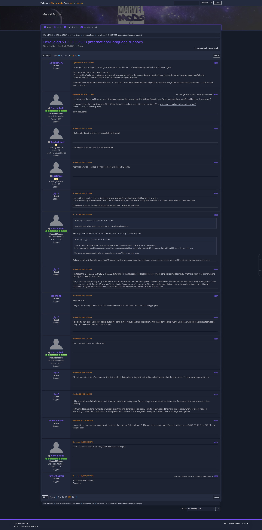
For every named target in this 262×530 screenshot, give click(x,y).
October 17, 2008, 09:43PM (82, 317)
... (64, 55)
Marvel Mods (51, 14)
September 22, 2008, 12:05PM (83, 63)
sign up (80, 3)
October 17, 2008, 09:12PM (82, 269)
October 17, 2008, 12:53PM (82, 162)
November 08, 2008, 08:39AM (83, 442)
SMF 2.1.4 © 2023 (20, 526)
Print (216, 56)
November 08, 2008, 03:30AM (83, 420)
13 (66, 55)
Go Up (45, 497)
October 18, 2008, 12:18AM (82, 339)
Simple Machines (32, 526)
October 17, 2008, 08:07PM (82, 215)
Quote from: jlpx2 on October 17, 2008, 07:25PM (94, 239)
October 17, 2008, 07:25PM (82, 193)
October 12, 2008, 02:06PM (82, 128)
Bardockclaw (57, 142)
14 (69, 55)
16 (76, 55)
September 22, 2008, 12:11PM (83, 94)
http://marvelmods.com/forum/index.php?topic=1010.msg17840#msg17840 (109, 233)
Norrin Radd (57, 108)
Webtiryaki (24, 523)
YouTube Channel (90, 27)
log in (71, 3)
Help (225, 523)
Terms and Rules (234, 523)
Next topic (214, 48)
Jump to (183, 508)
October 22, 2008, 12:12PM (82, 394)
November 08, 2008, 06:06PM (83, 476)
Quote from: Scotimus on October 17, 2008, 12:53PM (95, 220)
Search (59, 27)
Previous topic (201, 48)
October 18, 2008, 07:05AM (82, 372)
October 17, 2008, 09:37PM (82, 296)
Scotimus (57, 175)
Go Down (46, 55)
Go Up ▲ (245, 523)
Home (49, 27)
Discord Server (72, 27)
